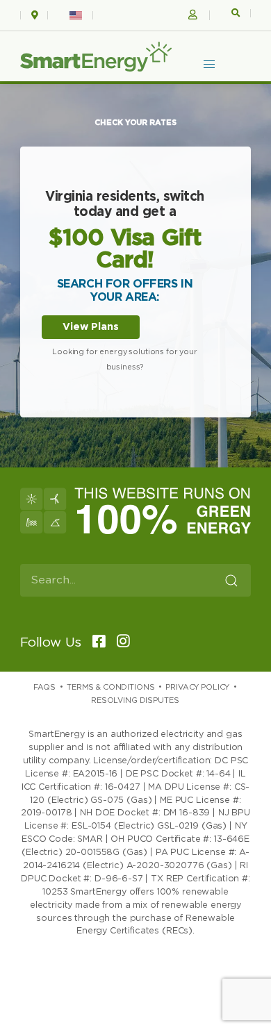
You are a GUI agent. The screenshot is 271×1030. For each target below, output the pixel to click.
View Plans (91, 327)
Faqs (44, 687)
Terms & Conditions (110, 687)
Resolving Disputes (135, 700)
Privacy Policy (197, 687)
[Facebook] (95, 642)
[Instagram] (119, 642)
